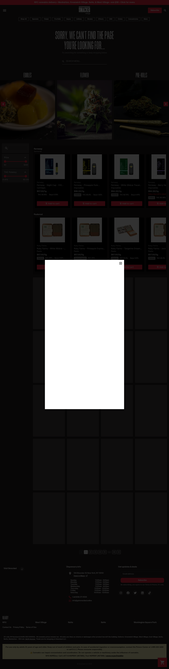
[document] (84, 334)
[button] (121, 263)
